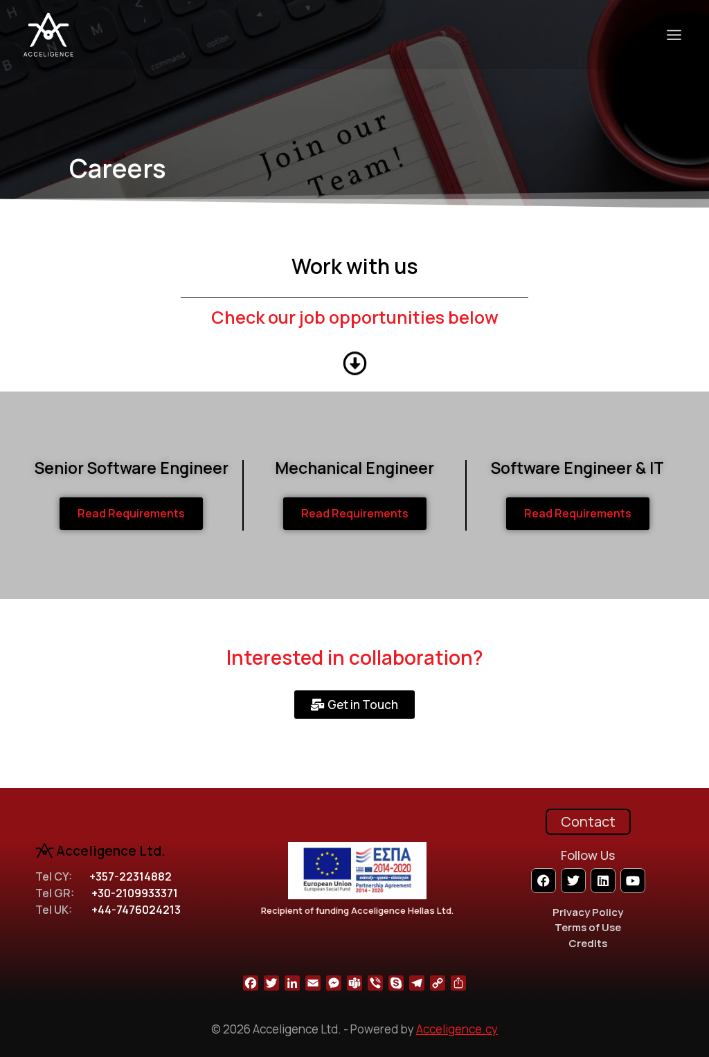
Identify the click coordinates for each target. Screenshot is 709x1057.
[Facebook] (543, 880)
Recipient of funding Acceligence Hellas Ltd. (357, 910)
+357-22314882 (130, 876)
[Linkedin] (603, 880)
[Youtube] (632, 880)
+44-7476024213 (136, 909)
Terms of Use (588, 927)
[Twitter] (573, 880)
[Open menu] (673, 34)
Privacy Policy (588, 912)
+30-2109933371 (134, 893)
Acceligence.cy (457, 1029)
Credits (587, 943)
